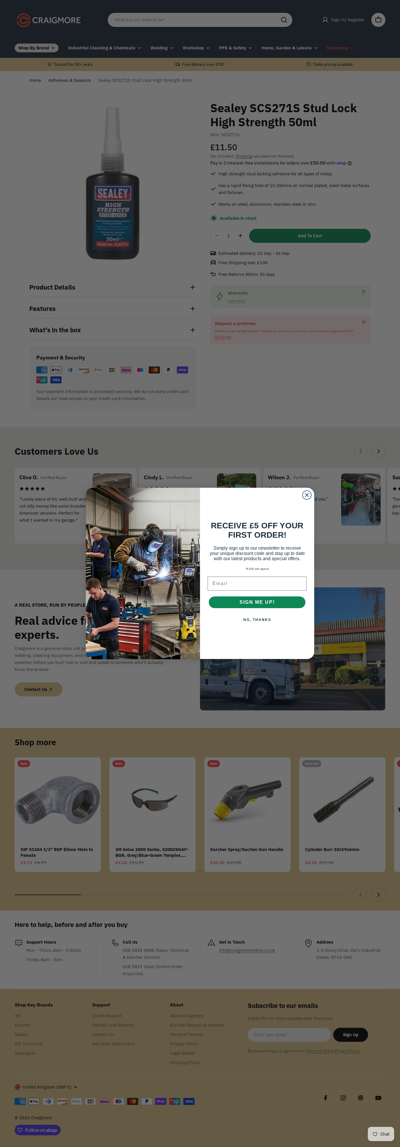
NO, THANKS (257, 620)
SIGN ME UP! (257, 602)
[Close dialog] (306, 495)
